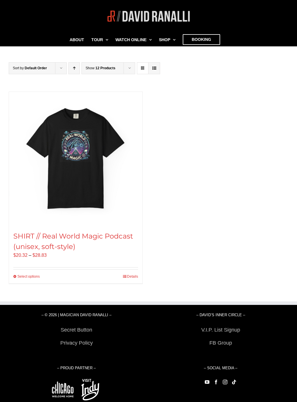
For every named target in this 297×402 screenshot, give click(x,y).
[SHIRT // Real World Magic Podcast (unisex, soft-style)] (75, 158)
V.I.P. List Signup (220, 330)
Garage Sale (220, 356)
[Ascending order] (74, 68)
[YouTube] (207, 382)
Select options (28, 276)
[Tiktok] (234, 382)
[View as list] (154, 68)
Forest (76, 356)
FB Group (220, 343)
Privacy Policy (76, 343)
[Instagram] (225, 382)
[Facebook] (216, 382)
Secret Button (76, 330)
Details (132, 276)
